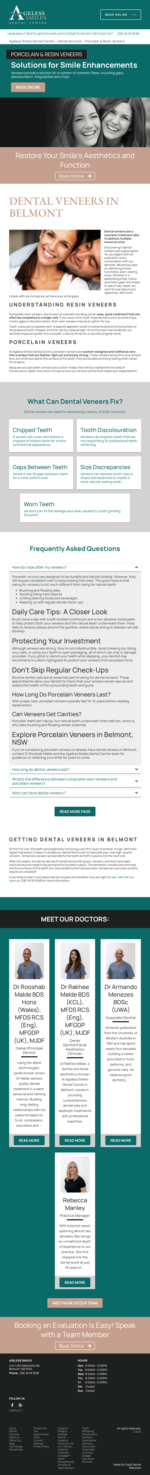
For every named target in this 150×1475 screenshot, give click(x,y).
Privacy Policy (41, 1446)
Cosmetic (72, 34)
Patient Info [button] (89, 34)
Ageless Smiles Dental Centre (31, 41)
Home (11, 34)
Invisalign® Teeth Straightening (66, 1458)
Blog (11, 1443)
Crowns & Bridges (87, 1454)
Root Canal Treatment (88, 1448)
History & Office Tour (15, 1439)
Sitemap (38, 1443)
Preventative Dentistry (89, 1436)
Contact (106, 34)
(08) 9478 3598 (128, 33)
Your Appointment (41, 1433)
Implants (58, 34)
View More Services (88, 1460)
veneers (33, 576)
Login (137, 1432)
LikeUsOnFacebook (12, 1405)
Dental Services (38, 34)
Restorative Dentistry (89, 1442)
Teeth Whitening (88, 1430)
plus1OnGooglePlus (20, 1405)
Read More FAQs (75, 811)
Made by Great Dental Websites (127, 1466)
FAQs (36, 1437)
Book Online (116, 15)
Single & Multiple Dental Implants (63, 1436)
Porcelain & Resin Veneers (105, 41)
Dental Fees (16, 1449)
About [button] (21, 34)
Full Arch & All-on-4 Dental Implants (66, 1446)
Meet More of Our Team (75, 1303)
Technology (15, 1446)
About (12, 1428)
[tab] (75, 567)
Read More (29, 1140)
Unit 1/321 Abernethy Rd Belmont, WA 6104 (24, 1367)
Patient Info (40, 1428)
